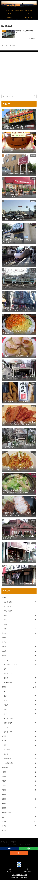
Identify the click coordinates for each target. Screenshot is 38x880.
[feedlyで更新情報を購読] (28, 848)
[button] (34, 96)
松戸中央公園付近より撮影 (19, 875)
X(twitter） (10, 871)
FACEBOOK (27, 871)
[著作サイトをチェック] (9, 848)
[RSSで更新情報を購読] (19, 853)
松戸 (10, 869)
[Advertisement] (19, 73)
